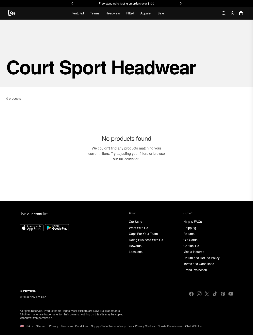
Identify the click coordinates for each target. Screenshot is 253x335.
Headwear (113, 13)
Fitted (130, 13)
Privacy (53, 326)
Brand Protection (195, 270)
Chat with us (193, 326)
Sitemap (41, 326)
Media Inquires (193, 252)
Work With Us (138, 228)
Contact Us (191, 246)
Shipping (189, 228)
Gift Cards (190, 240)
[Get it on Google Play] (57, 248)
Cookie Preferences (170, 326)
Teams (94, 13)
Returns (188, 234)
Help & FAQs (192, 222)
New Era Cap (38, 297)
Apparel (145, 13)
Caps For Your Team (143, 234)
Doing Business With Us (146, 240)
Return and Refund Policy (201, 258)
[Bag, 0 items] (241, 13)
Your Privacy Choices (141, 326)
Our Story (135, 222)
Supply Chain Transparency (108, 326)
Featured (78, 13)
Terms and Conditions (198, 264)
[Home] (12, 13)
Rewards (135, 246)
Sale (161, 13)
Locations (136, 252)
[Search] (224, 13)
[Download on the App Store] (31, 248)
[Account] (232, 13)
